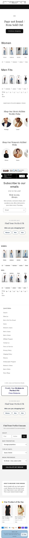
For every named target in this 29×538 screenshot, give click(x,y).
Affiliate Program (8, 339)
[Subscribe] (24, 210)
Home (5, 324)
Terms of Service (8, 346)
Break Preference (8, 457)
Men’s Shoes (7, 335)
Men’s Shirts (6, 369)
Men (15, 232)
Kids (22, 232)
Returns (5, 358)
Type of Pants (7, 449)
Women (7, 232)
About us (5, 316)
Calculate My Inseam (14, 467)
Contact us (6, 342)
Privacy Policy (7, 350)
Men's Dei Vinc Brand (9, 320)
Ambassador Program (9, 361)
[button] (3, 3)
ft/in (24, 436)
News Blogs (6, 373)
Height (4, 433)
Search (5, 312)
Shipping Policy (7, 354)
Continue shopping (14, 31)
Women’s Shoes (8, 365)
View (3, 522)
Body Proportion (8, 441)
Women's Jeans (7, 327)
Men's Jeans (7, 331)
